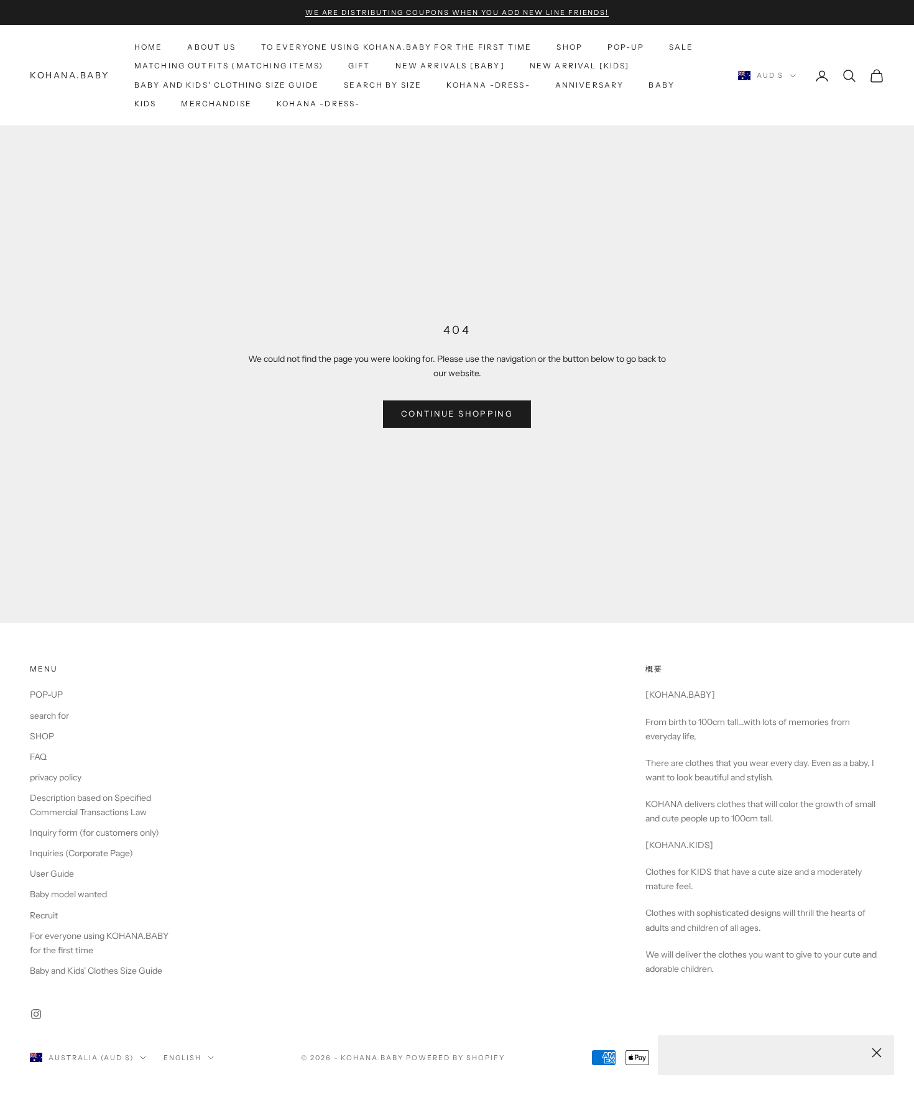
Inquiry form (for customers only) (94, 832)
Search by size (383, 85)
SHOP (569, 47)
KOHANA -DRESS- (318, 103)
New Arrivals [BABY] (450, 65)
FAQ (38, 756)
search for (49, 715)
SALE (681, 47)
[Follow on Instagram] (36, 1014)
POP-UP (625, 47)
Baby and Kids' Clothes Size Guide (96, 970)
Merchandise (216, 103)
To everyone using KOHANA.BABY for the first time (396, 47)
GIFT (359, 65)
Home (148, 47)
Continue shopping (457, 413)
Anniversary (589, 85)
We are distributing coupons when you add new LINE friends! (457, 12)
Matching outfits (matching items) (228, 65)
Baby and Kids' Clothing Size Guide (226, 85)
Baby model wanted (68, 894)
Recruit (44, 915)
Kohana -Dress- (488, 85)
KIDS (145, 103)
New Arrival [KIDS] (580, 65)
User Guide (52, 873)
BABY (662, 85)
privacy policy (55, 777)
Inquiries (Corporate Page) (81, 853)
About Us (211, 47)
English (182, 1057)
